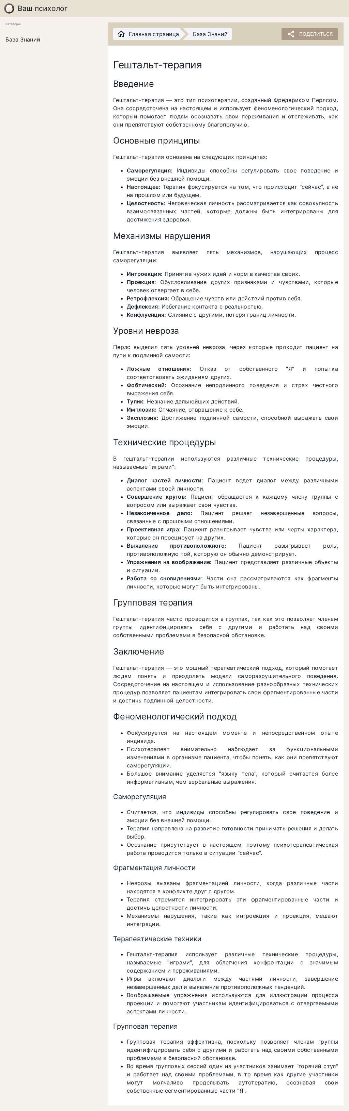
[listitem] (51, 40)
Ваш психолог (43, 8)
